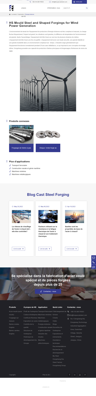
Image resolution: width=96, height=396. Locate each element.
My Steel (56, 356)
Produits (12, 307)
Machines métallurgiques (21, 174)
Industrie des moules (42, 335)
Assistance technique (56, 341)
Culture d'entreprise (31, 314)
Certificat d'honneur (31, 318)
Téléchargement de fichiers (59, 313)
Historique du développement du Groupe (30, 340)
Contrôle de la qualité (29, 325)
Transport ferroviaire (19, 165)
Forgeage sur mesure (14, 319)
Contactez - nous (48, 291)
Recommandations (59, 346)
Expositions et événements (58, 335)
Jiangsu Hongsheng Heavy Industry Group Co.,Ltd (22, 384)
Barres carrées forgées (14, 332)
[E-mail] (93, 257)
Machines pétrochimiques (43, 341)
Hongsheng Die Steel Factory (58, 360)
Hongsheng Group (59, 365)
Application (21, 14)
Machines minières (19, 171)
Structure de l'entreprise (28, 332)
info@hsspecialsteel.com (78, 315)
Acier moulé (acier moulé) (15, 313)
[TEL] (93, 262)
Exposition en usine (31, 321)
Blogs (55, 324)
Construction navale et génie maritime (26, 168)
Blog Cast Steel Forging (48, 194)
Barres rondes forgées (14, 325)
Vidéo (55, 321)
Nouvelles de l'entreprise (57, 328)
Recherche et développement (58, 351)
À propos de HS (30, 307)
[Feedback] (93, 267)
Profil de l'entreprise (31, 311)
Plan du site (46, 375)
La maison (14, 14)
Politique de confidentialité (50, 381)
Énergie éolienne (29, 14)
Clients (55, 318)
